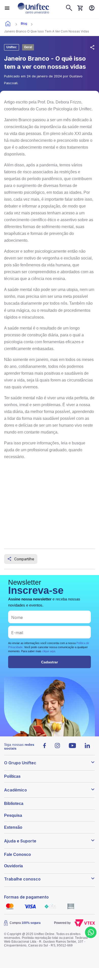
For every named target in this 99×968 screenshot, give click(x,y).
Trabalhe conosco (22, 878)
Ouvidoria (13, 866)
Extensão (13, 827)
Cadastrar (49, 662)
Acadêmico (15, 789)
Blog (24, 23)
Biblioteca (13, 803)
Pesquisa (13, 815)
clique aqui (48, 651)
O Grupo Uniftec (20, 762)
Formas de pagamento (26, 897)
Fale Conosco (17, 854)
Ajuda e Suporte (20, 840)
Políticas (12, 776)
